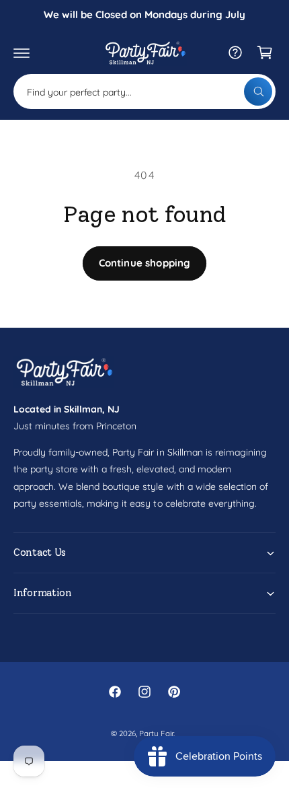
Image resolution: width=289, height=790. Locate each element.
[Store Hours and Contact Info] (235, 52)
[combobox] (144, 91)
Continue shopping (145, 262)
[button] (21, 52)
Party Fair (156, 733)
